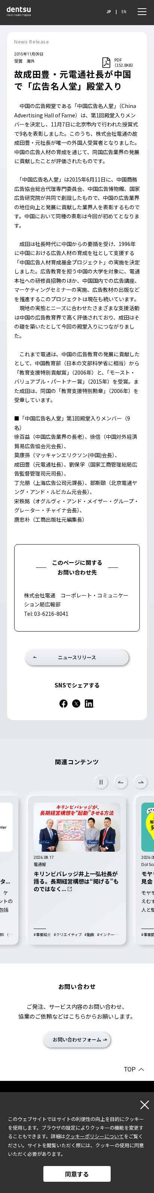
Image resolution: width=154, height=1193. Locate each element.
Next (141, 782)
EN (123, 11)
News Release (31, 41)
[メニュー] (142, 11)
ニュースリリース (77, 657)
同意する (77, 1173)
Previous (121, 782)
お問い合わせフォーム (77, 1039)
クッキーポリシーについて (94, 1136)
